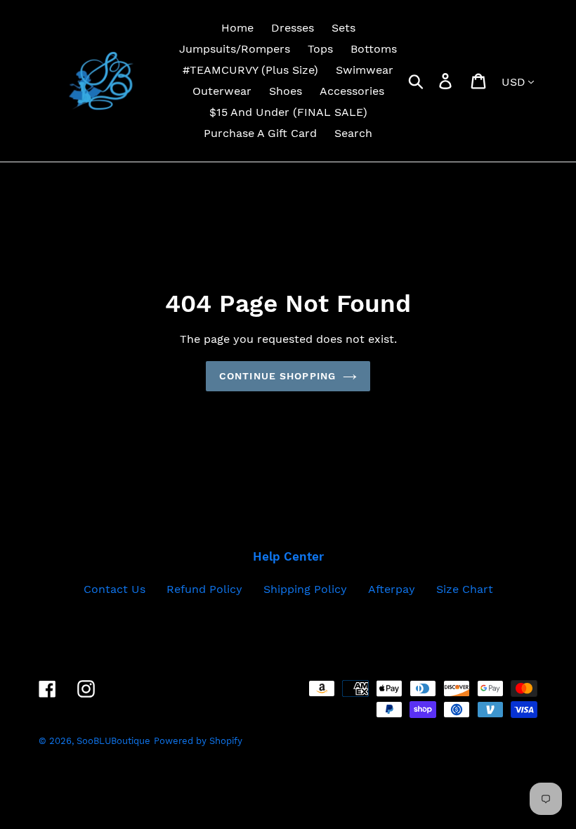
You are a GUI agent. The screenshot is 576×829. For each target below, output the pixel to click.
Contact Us (114, 589)
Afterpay (391, 589)
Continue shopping (277, 375)
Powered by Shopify (198, 741)
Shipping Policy (305, 589)
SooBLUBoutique (113, 741)
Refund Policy (204, 589)
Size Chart (464, 589)
